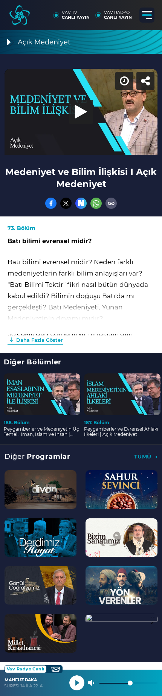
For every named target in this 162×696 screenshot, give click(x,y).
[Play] (81, 348)
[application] (81, 348)
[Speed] (129, 12)
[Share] (150, 12)
